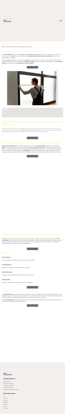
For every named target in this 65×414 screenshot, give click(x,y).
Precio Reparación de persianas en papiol (22, 51)
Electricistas (7, 272)
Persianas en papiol (11, 44)
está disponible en (17, 60)
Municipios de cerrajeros (8, 383)
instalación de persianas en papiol (28, 130)
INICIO (4, 396)
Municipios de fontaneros (8, 385)
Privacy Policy (6, 408)
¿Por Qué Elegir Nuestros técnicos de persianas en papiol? (31, 143)
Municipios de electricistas (8, 387)
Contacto (5, 406)
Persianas (6, 279)
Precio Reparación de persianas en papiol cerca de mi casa (32, 123)
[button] (61, 21)
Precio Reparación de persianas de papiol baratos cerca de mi (32, 234)
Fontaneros (6, 265)
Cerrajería (6, 257)
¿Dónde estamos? (7, 381)
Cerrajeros (5, 398)
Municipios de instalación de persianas (11, 389)
